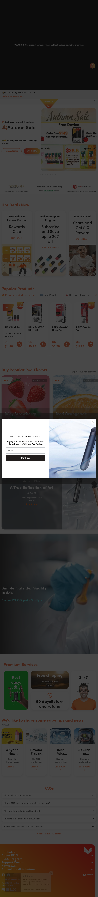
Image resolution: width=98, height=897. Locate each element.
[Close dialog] (92, 422)
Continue (25, 458)
